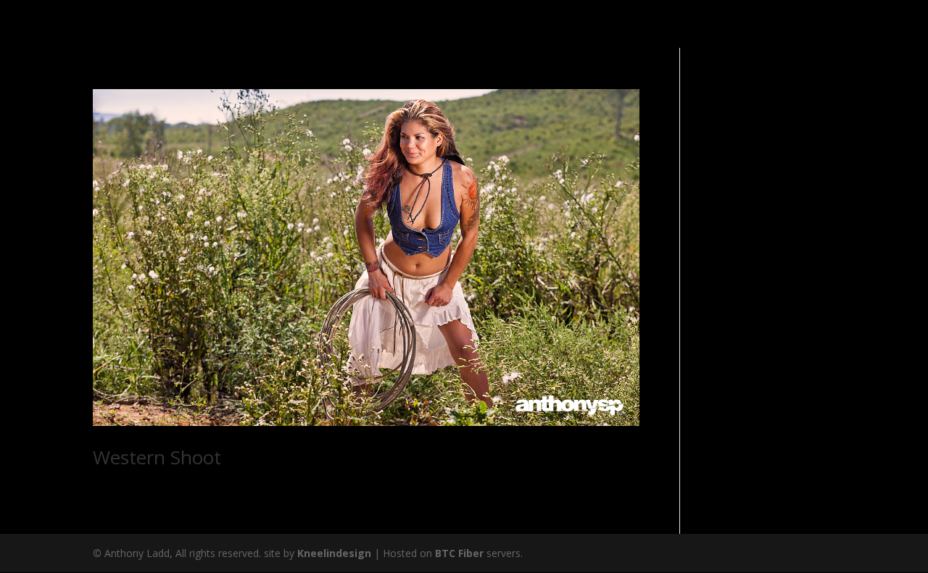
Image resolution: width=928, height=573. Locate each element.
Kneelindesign (334, 553)
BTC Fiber (459, 553)
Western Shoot (157, 457)
